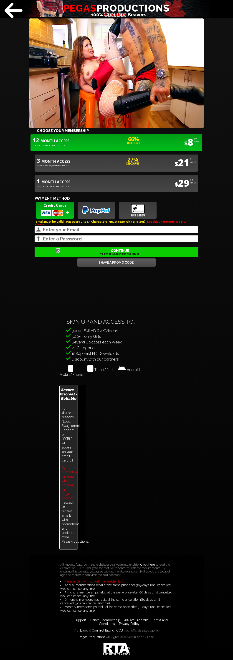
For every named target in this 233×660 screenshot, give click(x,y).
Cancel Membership (105, 620)
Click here (147, 564)
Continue (119, 252)
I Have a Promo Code (116, 262)
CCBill (120, 630)
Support (80, 620)
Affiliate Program (136, 620)
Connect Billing (103, 630)
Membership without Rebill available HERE (94, 581)
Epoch (85, 630)
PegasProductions (92, 637)
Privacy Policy (129, 624)
